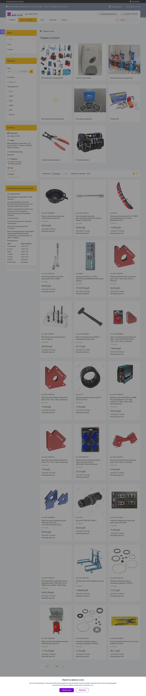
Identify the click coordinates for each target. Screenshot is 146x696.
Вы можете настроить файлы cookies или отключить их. (72, 685)
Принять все (66, 690)
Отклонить (82, 690)
